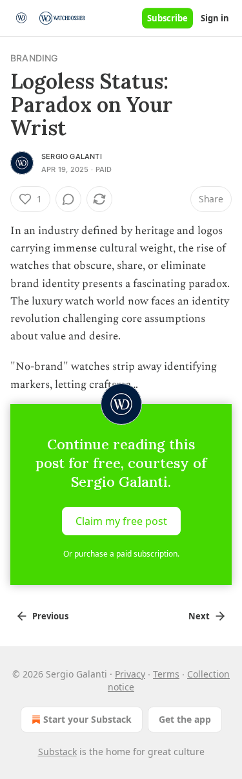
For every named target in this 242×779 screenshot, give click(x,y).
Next (199, 616)
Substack (57, 751)
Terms (166, 674)
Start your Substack (87, 719)
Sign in (215, 18)
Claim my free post (121, 520)
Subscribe (167, 18)
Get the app (185, 719)
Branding (34, 57)
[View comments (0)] (68, 199)
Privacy (130, 674)
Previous (50, 616)
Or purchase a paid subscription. (121, 553)
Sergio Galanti (71, 156)
